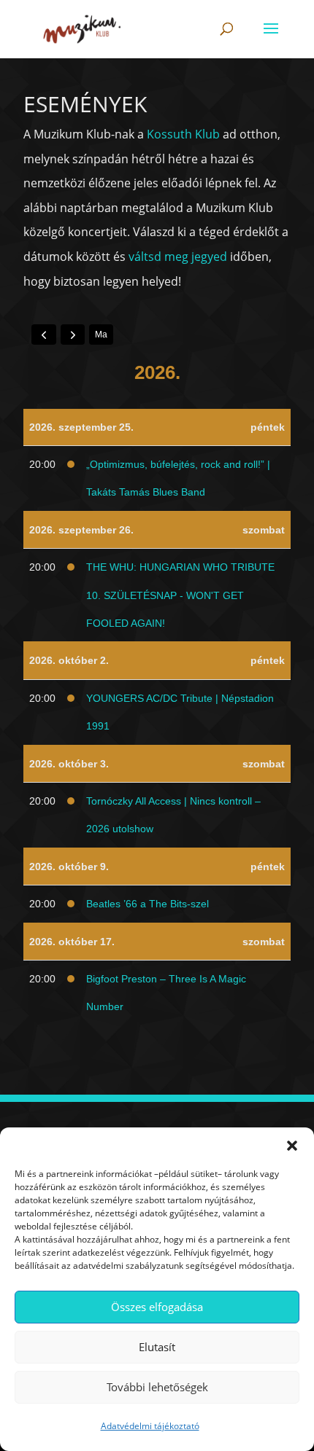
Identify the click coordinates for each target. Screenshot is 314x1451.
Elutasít (157, 1346)
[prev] (43, 334)
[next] (73, 334)
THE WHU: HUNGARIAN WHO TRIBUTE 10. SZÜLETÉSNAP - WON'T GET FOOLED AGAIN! (180, 595)
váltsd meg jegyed (178, 257)
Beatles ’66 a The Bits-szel (147, 904)
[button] (292, 1145)
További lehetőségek (157, 1387)
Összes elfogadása (157, 1306)
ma (101, 334)
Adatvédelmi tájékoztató (150, 1426)
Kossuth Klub (183, 134)
